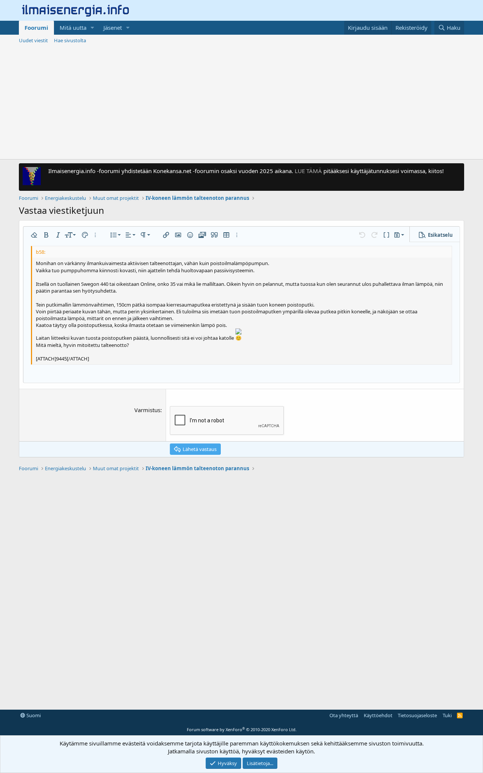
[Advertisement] (241, 102)
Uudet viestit (33, 40)
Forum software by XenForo (242, 729)
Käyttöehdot (378, 715)
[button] (92, 28)
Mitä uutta (73, 27)
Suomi (33, 715)
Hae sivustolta (70, 40)
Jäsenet (112, 27)
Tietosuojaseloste (417, 715)
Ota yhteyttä (343, 715)
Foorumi (36, 27)
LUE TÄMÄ (308, 171)
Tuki (447, 715)
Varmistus (147, 410)
